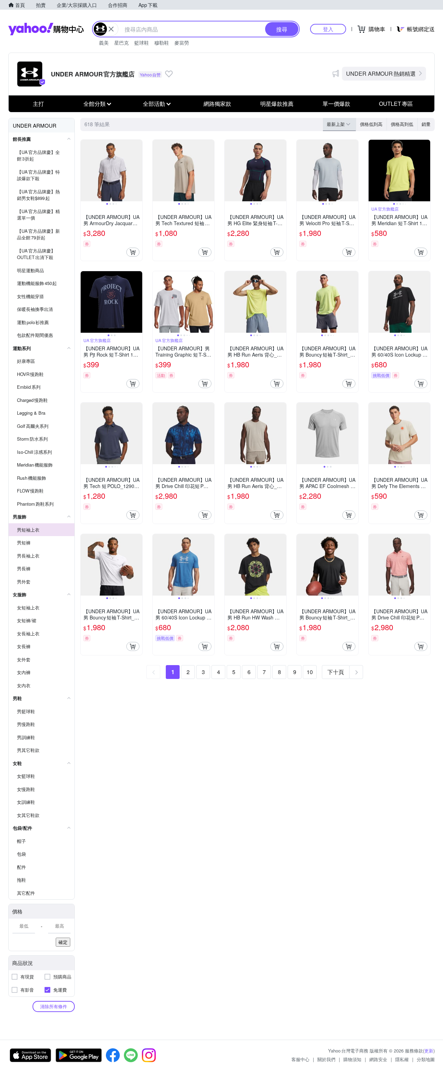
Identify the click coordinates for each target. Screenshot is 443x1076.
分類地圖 (426, 1059)
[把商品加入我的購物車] (132, 252)
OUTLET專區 (396, 104)
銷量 (426, 124)
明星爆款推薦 (276, 104)
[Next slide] (137, 170)
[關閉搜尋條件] (111, 29)
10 (310, 672)
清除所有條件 (53, 1006)
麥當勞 (181, 42)
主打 (38, 104)
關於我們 (326, 1059)
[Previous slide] (85, 170)
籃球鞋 (141, 42)
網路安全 (378, 1059)
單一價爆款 (336, 104)
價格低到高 (371, 124)
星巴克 (121, 42)
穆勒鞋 (161, 42)
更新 (428, 1050)
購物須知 (352, 1059)
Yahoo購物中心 (46, 29)
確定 (62, 942)
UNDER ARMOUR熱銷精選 (381, 73)
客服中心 (300, 1059)
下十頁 (335, 672)
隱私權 (402, 1059)
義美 (104, 42)
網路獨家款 (217, 104)
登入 (328, 29)
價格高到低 (402, 124)
